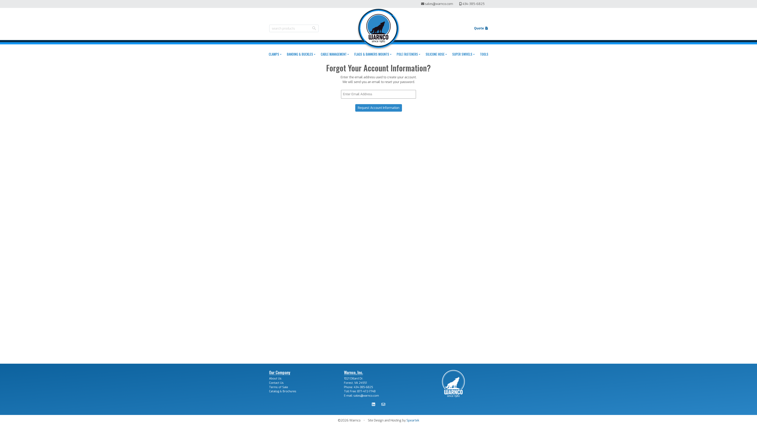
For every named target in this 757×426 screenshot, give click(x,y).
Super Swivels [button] (462, 54)
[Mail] (383, 405)
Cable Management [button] (334, 54)
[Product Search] (314, 28)
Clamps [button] (274, 54)
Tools (484, 54)
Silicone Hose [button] (435, 54)
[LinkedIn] (373, 405)
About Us (275, 378)
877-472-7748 (366, 391)
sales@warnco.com (439, 4)
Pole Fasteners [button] (407, 54)
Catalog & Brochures (282, 391)
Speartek (412, 420)
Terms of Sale (278, 387)
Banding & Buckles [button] (300, 54)
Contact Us (276, 383)
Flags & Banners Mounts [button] (371, 54)
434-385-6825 (473, 4)
